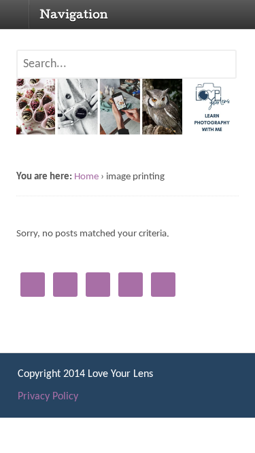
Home (86, 177)
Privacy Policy (48, 396)
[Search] (222, 71)
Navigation (73, 15)
